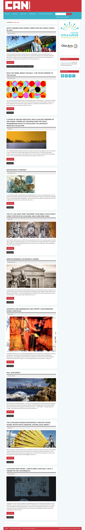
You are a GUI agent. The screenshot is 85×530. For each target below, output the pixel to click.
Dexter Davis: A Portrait (16, 170)
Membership (32, 14)
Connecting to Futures (61, 17)
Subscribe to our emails (66, 62)
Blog (16, 66)
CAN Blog (15, 14)
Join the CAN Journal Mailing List (29, 528)
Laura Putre (9, 219)
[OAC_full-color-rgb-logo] (70, 48)
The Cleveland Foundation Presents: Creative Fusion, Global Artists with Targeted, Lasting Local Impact (28, 423)
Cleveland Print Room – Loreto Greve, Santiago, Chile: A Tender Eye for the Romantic (29, 470)
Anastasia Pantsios (11, 262)
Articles (7, 14)
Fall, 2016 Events (13, 372)
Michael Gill (9, 128)
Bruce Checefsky (10, 474)
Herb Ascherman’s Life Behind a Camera (22, 259)
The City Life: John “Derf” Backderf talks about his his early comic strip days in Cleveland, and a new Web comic (31, 215)
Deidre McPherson (11, 33)
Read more (10, 62)
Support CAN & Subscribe (45, 14)
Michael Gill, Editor (11, 78)
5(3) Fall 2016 (10, 66)
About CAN (23, 14)
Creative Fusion (21, 66)
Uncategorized (30, 66)
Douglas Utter (10, 314)
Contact (6, 528)
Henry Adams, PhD (11, 173)
